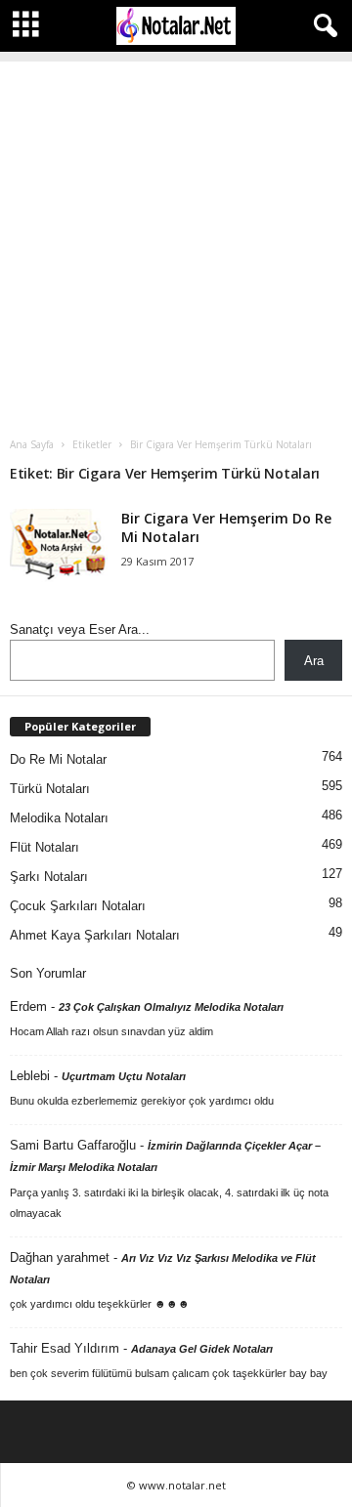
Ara (314, 660)
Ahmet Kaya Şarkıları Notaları (95, 935)
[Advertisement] (176, 237)
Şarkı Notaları (49, 876)
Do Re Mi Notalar (58, 759)
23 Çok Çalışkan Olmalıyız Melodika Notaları (171, 1007)
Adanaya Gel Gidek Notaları (202, 1349)
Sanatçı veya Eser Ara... (80, 629)
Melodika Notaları (59, 818)
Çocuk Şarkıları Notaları (78, 906)
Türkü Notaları (50, 788)
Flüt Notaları (44, 847)
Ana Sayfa (32, 444)
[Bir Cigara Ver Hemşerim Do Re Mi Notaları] (59, 545)
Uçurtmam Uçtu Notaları (124, 1076)
